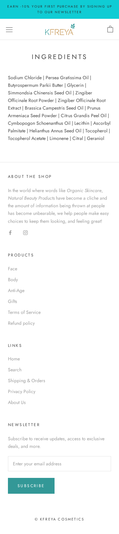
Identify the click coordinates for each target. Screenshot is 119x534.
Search (14, 369)
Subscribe (31, 486)
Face (12, 268)
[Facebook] (10, 232)
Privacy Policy (21, 391)
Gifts (12, 301)
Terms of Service (24, 312)
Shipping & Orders (26, 380)
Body (13, 279)
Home (14, 358)
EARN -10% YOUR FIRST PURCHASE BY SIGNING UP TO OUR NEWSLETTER (59, 9)
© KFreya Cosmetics (60, 519)
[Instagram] (25, 232)
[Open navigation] (9, 29)
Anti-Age (16, 290)
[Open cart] (110, 29)
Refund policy (21, 323)
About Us (17, 402)
